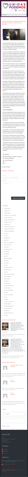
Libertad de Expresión (9, 274)
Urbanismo (20, 156)
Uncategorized (7, 308)
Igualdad (6, 263)
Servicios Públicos (8, 301)
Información (4, 440)
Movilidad (6, 281)
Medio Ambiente (7, 276)
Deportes (6, 240)
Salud (5, 297)
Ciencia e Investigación (9, 219)
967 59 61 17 (12, 464)
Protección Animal (8, 290)
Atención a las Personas (10, 215)
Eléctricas (6, 254)
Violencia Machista (8, 313)
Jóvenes (6, 272)
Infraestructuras (8, 267)
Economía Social (8, 249)
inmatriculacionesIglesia (9, 158)
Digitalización (7, 244)
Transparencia (14, 156)
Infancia (6, 265)
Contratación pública (9, 226)
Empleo (6, 256)
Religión (6, 292)
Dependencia (7, 238)
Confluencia (7, 224)
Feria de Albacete (8, 258)
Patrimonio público (8, 156)
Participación (7, 283)
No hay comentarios (9, 160)
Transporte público (9, 306)
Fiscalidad (6, 260)
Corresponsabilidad (9, 231)
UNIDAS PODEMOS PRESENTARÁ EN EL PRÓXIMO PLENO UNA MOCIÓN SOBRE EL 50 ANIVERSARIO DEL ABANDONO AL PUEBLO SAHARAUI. (17, 326)
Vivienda (6, 315)
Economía (6, 247)
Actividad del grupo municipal (8, 439)
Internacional (7, 269)
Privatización (7, 288)
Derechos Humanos (9, 242)
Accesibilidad (7, 208)
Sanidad (6, 299)
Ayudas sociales (8, 217)
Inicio (3, 437)
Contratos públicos (9, 229)
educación (6, 251)
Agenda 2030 (7, 210)
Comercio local (8, 222)
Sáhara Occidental (8, 294)
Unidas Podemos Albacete (9, 470)
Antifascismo (7, 213)
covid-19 (6, 233)
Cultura (6, 235)
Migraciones (7, 279)
